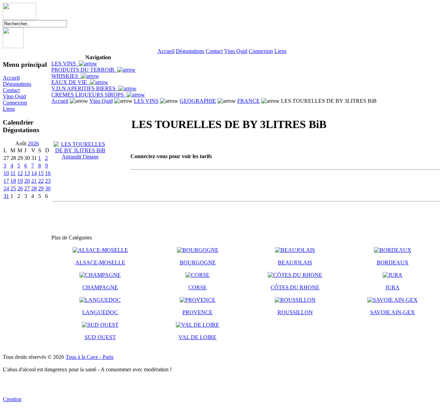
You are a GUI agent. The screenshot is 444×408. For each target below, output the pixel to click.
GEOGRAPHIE (198, 101)
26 (20, 188)
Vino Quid (235, 51)
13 (27, 173)
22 (41, 181)
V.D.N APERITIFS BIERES (84, 88)
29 (41, 188)
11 (13, 173)
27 (27, 188)
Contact (214, 51)
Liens (280, 51)
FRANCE (248, 101)
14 (34, 173)
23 (48, 181)
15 (41, 173)
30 (48, 188)
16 (48, 173)
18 (13, 181)
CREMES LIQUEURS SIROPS (89, 95)
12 (20, 173)
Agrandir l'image (80, 157)
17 (6, 181)
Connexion (261, 51)
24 (6, 188)
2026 (33, 143)
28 (34, 188)
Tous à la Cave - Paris (89, 357)
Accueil (165, 51)
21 (34, 181)
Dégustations (190, 51)
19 (20, 181)
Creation (12, 399)
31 (6, 196)
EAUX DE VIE (70, 82)
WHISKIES (66, 76)
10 (6, 173)
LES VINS (65, 63)
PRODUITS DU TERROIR (84, 70)
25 (13, 188)
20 (27, 181)
